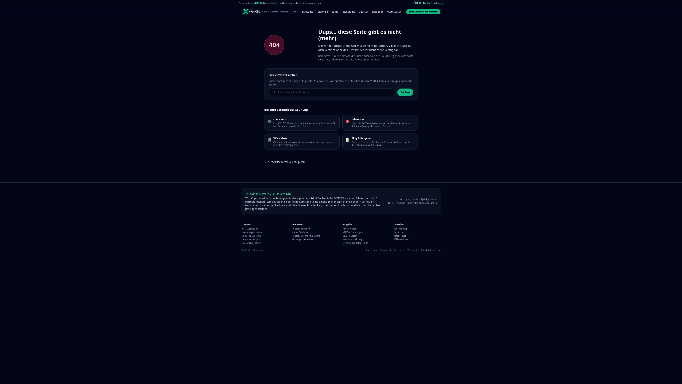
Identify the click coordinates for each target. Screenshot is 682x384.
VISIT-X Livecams (250, 228)
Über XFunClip (400, 228)
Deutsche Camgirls (251, 239)
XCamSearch (394, 11)
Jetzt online (348, 11)
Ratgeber (377, 11)
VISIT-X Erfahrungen (353, 232)
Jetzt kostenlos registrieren (423, 11)
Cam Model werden (430, 250)
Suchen (405, 92)
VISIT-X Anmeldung (352, 239)
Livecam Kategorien (251, 243)
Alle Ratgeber (349, 228)
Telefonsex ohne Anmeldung (306, 235)
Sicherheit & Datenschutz (355, 243)
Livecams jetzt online (252, 232)
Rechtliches (399, 232)
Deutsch (364, 11)
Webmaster (413, 250)
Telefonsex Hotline (327, 11)
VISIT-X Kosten (350, 235)
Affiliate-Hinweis (401, 239)
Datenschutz (399, 235)
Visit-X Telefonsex (300, 232)
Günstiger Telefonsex (302, 239)
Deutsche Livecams (251, 235)
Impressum (371, 250)
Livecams (307, 11)
